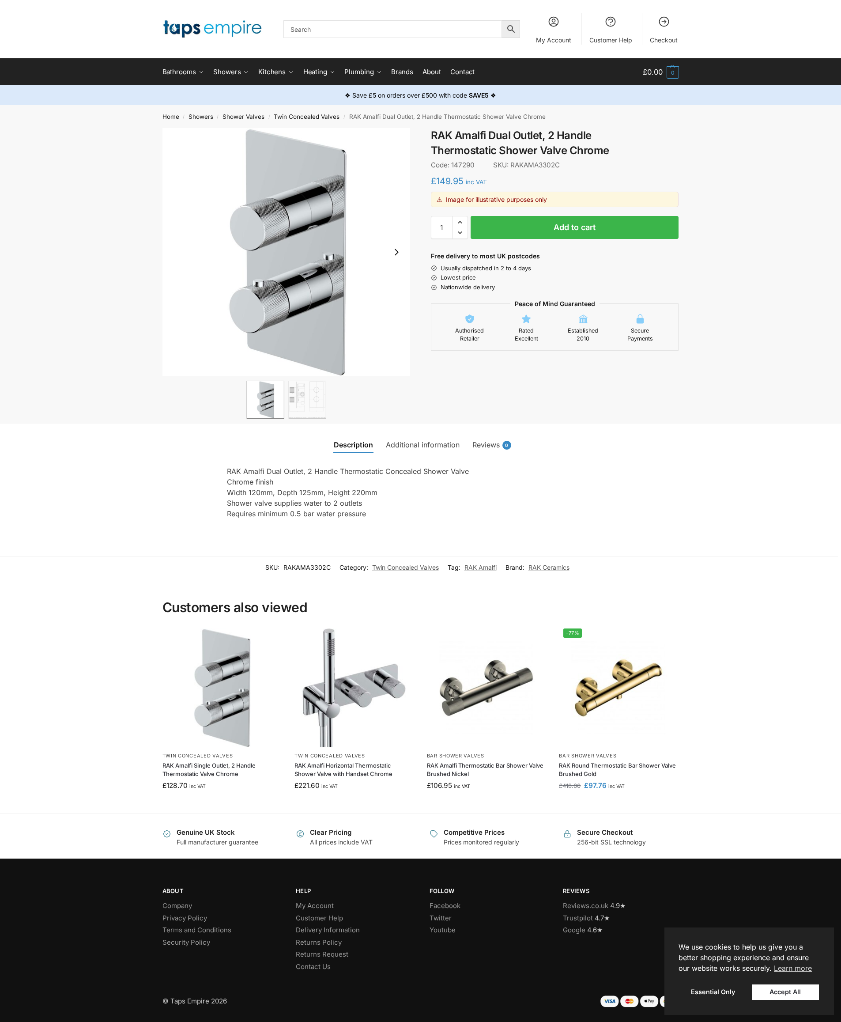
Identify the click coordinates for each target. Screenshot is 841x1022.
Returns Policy (319, 942)
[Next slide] (396, 252)
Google (574, 930)
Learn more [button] (793, 968)
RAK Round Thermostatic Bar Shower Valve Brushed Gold (617, 770)
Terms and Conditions (196, 930)
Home (170, 116)
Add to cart (575, 227)
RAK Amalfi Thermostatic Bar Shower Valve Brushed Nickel (485, 770)
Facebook (445, 905)
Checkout (664, 40)
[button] (661, 72)
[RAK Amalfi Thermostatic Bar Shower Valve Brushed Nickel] (486, 688)
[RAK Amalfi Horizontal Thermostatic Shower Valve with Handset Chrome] (354, 688)
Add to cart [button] (222, 804)
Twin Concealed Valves (306, 116)
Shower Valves (243, 116)
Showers (201, 116)
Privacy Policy (184, 918)
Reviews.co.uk (585, 905)
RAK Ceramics (548, 567)
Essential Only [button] (713, 992)
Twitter (441, 918)
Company (177, 905)
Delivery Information (328, 930)
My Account (553, 40)
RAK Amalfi (480, 567)
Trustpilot (578, 918)
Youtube (443, 930)
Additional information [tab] (423, 444)
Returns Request (322, 954)
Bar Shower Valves (455, 756)
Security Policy (186, 942)
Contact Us (313, 966)
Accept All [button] (785, 992)
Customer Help (610, 40)
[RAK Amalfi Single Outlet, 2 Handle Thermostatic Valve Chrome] (222, 688)
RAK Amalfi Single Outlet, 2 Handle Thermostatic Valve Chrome (209, 770)
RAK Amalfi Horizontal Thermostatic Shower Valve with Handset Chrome (343, 770)
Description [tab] (353, 444)
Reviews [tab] (490, 444)
